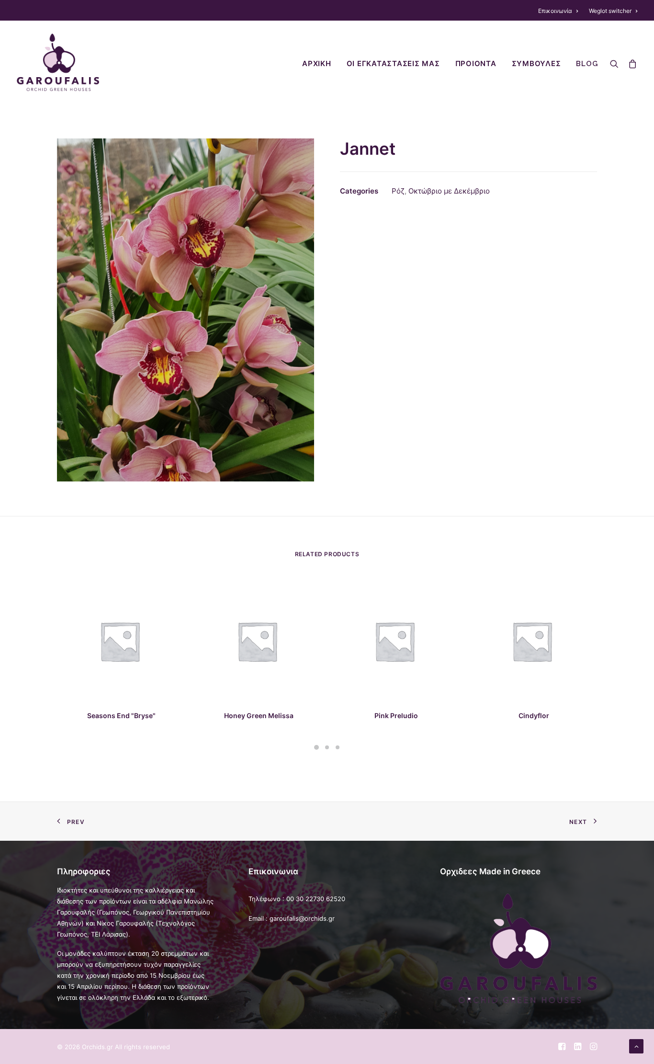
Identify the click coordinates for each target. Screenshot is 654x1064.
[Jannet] (185, 309)
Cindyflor (534, 715)
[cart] (630, 62)
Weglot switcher (610, 10)
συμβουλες (536, 63)
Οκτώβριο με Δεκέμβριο (449, 190)
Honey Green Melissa (258, 715)
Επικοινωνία (555, 10)
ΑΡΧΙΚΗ (316, 63)
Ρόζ (398, 190)
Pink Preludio (396, 715)
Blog (587, 63)
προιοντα (475, 63)
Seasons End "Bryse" (121, 715)
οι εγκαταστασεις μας (393, 63)
